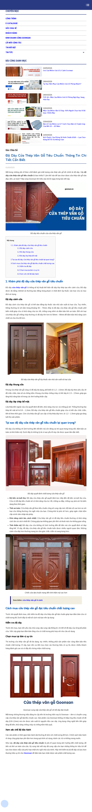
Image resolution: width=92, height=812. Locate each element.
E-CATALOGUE (12, 23)
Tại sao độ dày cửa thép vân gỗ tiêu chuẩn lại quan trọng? (32, 259)
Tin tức (9, 52)
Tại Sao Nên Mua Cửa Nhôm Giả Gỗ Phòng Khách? (62, 84)
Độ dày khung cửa (25, 252)
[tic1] (5, 796)
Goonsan (28, 753)
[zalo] (5, 788)
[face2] (5, 780)
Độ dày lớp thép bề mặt (27, 256)
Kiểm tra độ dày (24, 266)
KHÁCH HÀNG (11, 33)
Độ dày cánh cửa (25, 248)
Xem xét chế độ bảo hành (28, 274)
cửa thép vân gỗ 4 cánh (33, 600)
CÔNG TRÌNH (11, 18)
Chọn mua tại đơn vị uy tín (28, 270)
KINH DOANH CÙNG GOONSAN (18, 38)
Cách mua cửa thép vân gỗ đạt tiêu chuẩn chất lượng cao (32, 263)
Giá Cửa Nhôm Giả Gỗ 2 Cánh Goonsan (58, 71)
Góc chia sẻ (11, 28)
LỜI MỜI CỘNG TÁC (13, 42)
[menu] (88, 5)
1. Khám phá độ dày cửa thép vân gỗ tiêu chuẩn (29, 245)
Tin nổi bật (11, 47)
